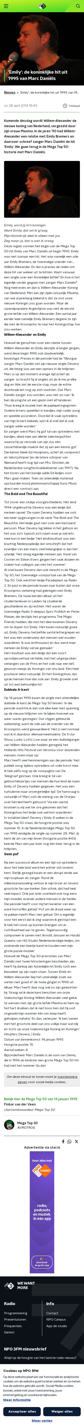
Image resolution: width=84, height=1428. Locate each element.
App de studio (56, 1326)
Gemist (9, 1332)
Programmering (15, 1313)
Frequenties (13, 1326)
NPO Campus (56, 1319)
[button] (6, 6)
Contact (52, 1313)
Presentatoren (15, 1319)
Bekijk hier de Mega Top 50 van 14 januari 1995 (40, 1099)
